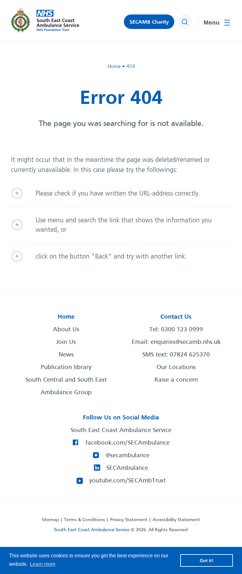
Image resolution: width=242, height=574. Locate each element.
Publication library (66, 367)
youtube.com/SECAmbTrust (127, 481)
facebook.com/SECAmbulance (127, 443)
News (66, 355)
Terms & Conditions (84, 520)
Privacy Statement (128, 520)
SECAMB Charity (149, 22)
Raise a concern (176, 380)
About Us (66, 329)
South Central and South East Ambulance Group (66, 386)
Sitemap (50, 520)
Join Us (66, 342)
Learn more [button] (42, 564)
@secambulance (127, 455)
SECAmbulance (127, 468)
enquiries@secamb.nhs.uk (186, 342)
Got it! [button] (206, 560)
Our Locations (176, 367)
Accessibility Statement (176, 520)
